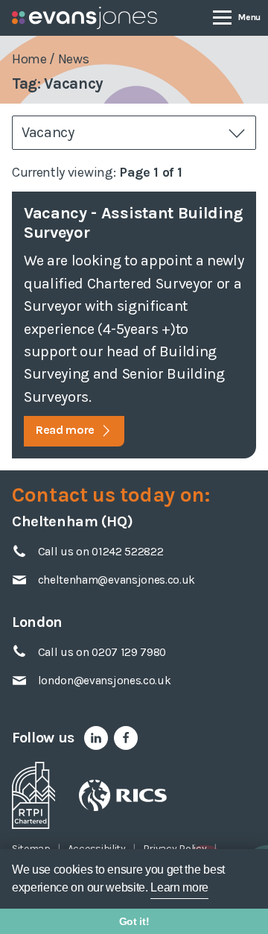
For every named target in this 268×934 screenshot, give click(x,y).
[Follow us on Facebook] (126, 738)
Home (29, 59)
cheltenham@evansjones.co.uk (116, 580)
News (73, 59)
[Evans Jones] (84, 18)
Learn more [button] (179, 887)
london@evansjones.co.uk (104, 680)
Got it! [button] (134, 921)
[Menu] (236, 17)
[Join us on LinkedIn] (96, 738)
